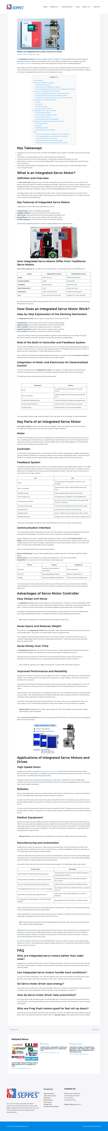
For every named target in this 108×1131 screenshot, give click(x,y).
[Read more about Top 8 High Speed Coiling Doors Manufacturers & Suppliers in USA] (25, 1051)
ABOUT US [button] (85, 7)
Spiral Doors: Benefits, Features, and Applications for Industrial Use (53, 1048)
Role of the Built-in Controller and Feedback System (51, 95)
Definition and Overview (43, 85)
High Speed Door (49, 1093)
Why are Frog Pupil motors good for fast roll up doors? (51, 142)
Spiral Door (47, 1098)
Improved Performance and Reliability (47, 119)
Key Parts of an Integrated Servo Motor (45, 100)
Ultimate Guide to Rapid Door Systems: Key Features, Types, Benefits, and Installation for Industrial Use (82, 1049)
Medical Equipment (41, 127)
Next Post (96, 1029)
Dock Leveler (48, 1102)
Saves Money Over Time (43, 117)
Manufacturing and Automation (45, 130)
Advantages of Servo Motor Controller (44, 110)
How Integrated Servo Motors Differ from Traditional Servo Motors (55, 89)
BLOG (78, 7)
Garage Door (48, 1104)
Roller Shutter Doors (50, 1096)
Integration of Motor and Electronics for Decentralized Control (54, 97)
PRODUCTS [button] (53, 7)
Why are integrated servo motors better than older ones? (52, 134)
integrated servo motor (24, 63)
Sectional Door (48, 1100)
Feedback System (41, 106)
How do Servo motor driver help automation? (49, 140)
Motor (37, 102)
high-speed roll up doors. (49, 771)
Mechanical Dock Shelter (51, 1106)
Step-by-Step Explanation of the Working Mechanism (52, 93)
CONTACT (96, 7)
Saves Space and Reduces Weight (46, 115)
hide (57, 77)
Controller (38, 104)
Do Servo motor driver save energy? (46, 138)
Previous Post (13, 1029)
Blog (30, 54)
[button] (58, 7)
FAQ (34, 132)
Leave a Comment (22, 54)
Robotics (38, 125)
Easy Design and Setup (42, 112)
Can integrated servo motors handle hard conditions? (51, 136)
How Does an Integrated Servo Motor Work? (46, 91)
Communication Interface (43, 108)
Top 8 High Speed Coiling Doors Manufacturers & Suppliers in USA (25, 1064)
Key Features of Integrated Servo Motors (47, 87)
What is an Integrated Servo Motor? (44, 82)
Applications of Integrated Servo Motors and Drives (48, 121)
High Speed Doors (41, 123)
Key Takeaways (38, 80)
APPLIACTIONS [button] (67, 7)
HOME (45, 7)
